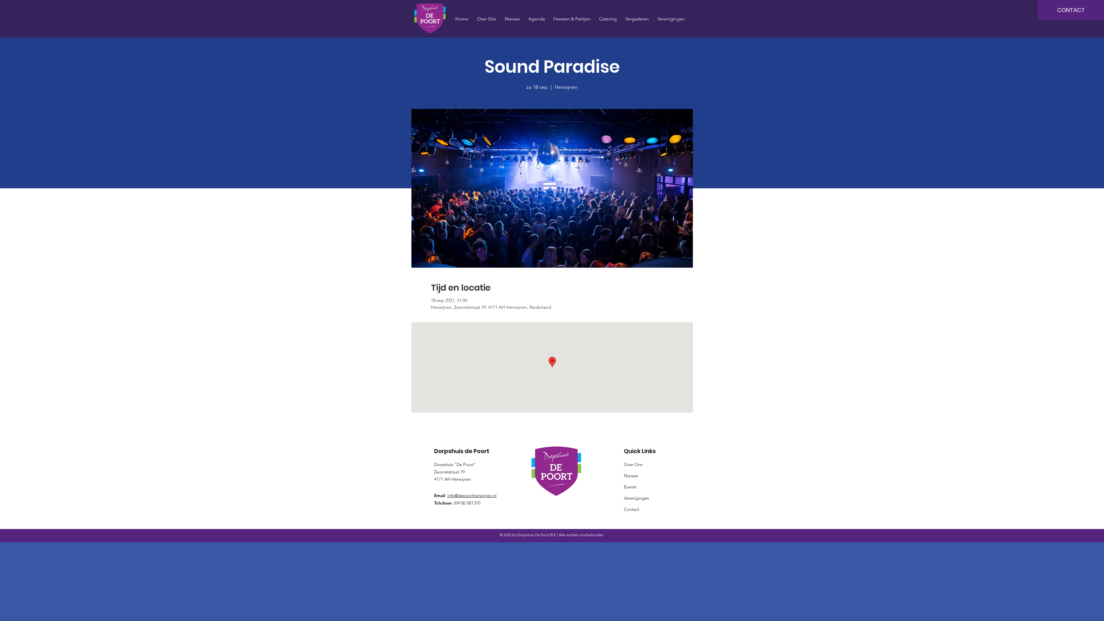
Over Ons (633, 464)
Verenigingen (636, 498)
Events (630, 487)
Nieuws (631, 475)
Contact (631, 509)
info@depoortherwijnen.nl (472, 495)
